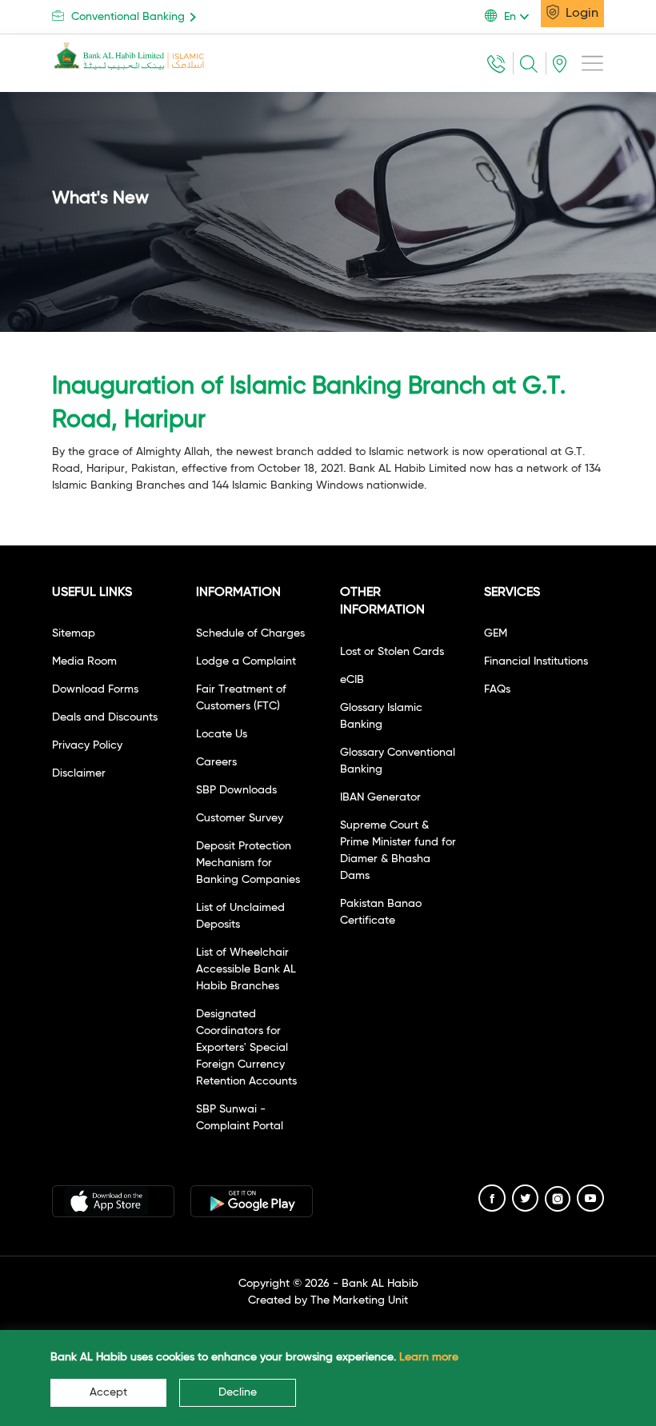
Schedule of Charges (250, 633)
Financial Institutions (536, 661)
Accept (108, 1392)
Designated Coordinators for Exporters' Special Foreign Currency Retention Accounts (246, 1048)
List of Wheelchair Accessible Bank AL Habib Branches (246, 969)
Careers (216, 762)
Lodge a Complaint (246, 661)
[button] (513, 17)
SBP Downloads (236, 790)
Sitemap (73, 633)
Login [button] (580, 13)
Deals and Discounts (105, 717)
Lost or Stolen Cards (392, 651)
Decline (237, 1392)
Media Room (84, 661)
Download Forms (95, 689)
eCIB (352, 679)
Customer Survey (239, 818)
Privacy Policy (87, 745)
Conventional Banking (128, 16)
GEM (495, 633)
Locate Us (221, 734)
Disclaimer (79, 773)
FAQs (497, 689)
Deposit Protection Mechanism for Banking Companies (248, 863)
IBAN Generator (380, 797)
